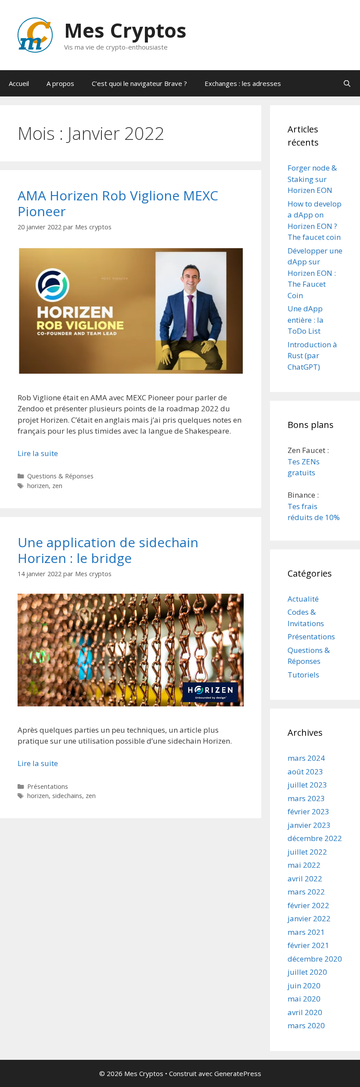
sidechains (67, 795)
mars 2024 (306, 758)
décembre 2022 (315, 838)
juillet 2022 (307, 852)
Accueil (19, 83)
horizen (38, 485)
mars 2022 (306, 892)
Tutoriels (303, 675)
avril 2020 (305, 1012)
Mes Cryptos (125, 30)
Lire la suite (38, 453)
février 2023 (308, 811)
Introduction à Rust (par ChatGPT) (312, 355)
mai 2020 (304, 999)
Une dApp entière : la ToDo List (306, 319)
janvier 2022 (309, 918)
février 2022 (308, 905)
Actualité (303, 599)
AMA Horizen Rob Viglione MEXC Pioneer (118, 203)
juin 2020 (304, 985)
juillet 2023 (307, 785)
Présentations (47, 786)
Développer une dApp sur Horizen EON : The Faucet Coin (315, 273)
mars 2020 (306, 1025)
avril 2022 (305, 878)
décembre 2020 (315, 959)
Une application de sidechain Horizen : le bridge (108, 550)
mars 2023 (306, 798)
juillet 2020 (307, 972)
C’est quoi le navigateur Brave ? (139, 83)
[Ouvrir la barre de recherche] (347, 83)
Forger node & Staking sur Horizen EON (312, 179)
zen (57, 485)
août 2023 (305, 771)
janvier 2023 (309, 825)
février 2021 (308, 945)
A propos (60, 83)
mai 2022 (304, 865)
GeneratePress (237, 1073)
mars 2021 (306, 932)
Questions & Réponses (60, 476)
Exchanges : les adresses (243, 83)
